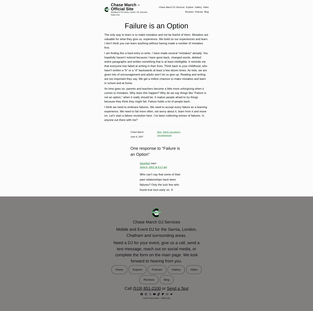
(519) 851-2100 (147, 288)
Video (193, 269)
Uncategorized (164, 135)
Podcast (157, 269)
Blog (159, 132)
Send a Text (177, 288)
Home (119, 269)
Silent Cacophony (171, 132)
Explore (137, 269)
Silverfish (145, 163)
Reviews (149, 279)
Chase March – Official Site (125, 7)
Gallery (176, 269)
